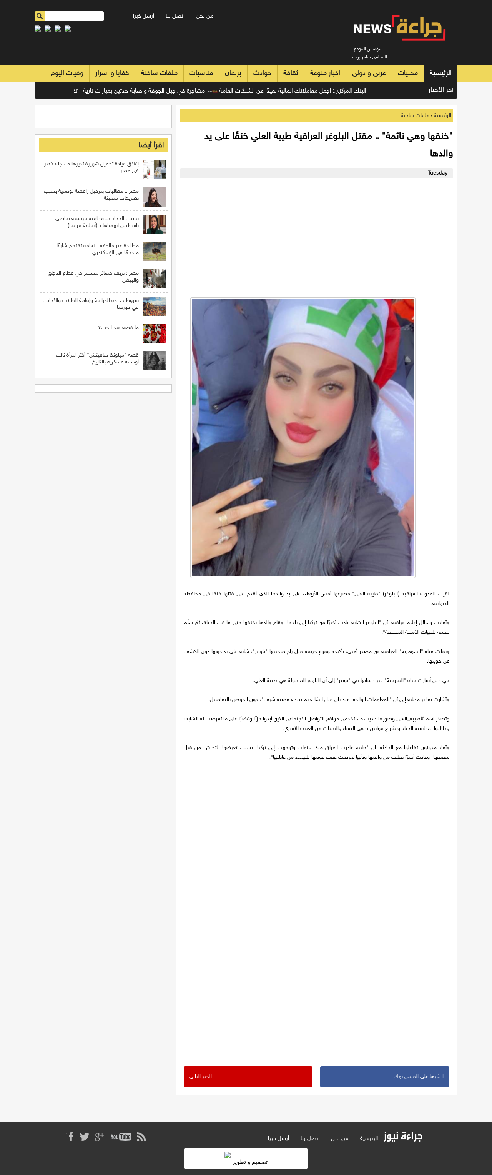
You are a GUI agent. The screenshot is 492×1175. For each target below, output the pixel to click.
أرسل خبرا (143, 16)
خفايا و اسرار (112, 73)
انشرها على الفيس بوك (419, 1076)
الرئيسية (441, 73)
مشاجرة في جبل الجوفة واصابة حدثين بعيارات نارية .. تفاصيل (151, 91)
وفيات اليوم (67, 73)
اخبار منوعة (325, 73)
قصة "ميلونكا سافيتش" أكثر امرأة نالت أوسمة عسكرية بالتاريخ (97, 358)
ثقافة (290, 73)
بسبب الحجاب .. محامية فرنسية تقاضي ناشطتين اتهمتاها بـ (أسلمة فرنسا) (97, 222)
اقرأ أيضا (151, 145)
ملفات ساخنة (159, 73)
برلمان (233, 73)
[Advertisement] (314, 236)
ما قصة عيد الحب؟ (118, 328)
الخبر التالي (200, 1076)
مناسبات (201, 73)
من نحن (205, 16)
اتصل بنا (175, 16)
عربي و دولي (369, 73)
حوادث (262, 73)
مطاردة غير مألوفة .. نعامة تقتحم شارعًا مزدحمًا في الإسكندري (98, 249)
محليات (408, 73)
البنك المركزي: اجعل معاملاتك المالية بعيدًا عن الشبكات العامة (312, 91)
